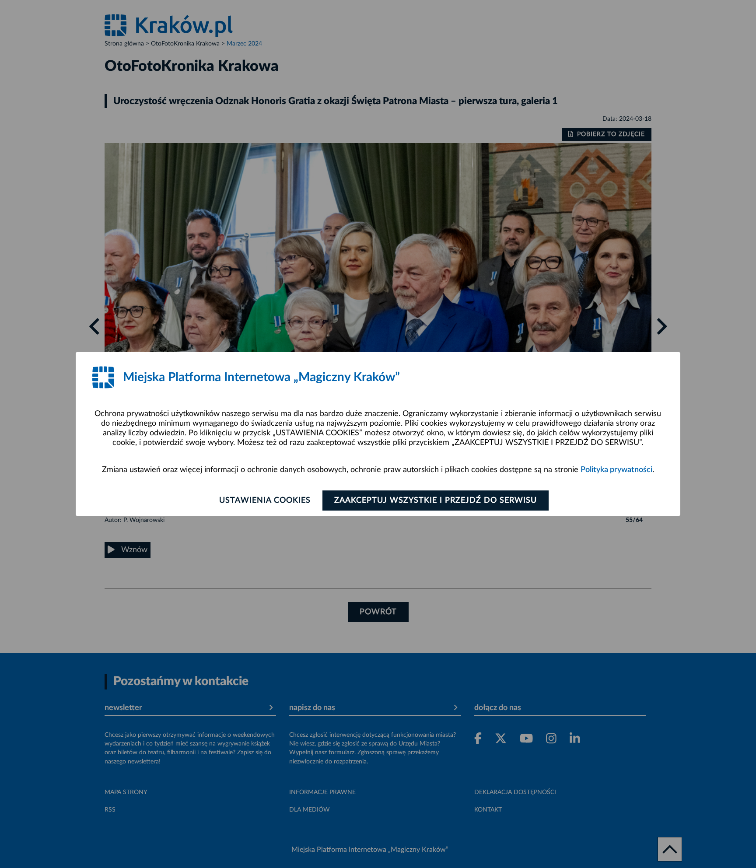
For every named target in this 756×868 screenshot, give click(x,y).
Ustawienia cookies (265, 500)
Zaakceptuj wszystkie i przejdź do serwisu (435, 500)
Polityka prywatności (616, 470)
